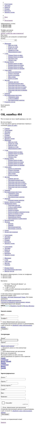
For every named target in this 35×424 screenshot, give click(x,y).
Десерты (7, 222)
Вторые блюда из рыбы (15, 67)
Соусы (6, 230)
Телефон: (4, 318)
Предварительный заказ (15, 83)
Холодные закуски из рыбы (17, 88)
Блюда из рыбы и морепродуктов (18, 212)
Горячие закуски (13, 82)
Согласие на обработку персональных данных (15, 302)
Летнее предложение (11, 232)
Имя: (3, 315)
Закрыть (3, 422)
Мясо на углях (12, 45)
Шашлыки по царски (15, 215)
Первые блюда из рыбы (15, 57)
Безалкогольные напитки (16, 200)
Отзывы (7, 9)
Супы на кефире (13, 98)
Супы (6, 53)
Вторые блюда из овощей (16, 68)
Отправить (4, 329)
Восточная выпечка (14, 227)
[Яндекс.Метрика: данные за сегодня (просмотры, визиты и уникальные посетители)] (28, 306)
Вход (6, 17)
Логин (3, 338)
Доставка (7, 5)
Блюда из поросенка (14, 72)
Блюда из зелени (13, 210)
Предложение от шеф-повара (17, 218)
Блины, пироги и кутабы (12, 202)
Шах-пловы (12, 77)
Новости (7, 7)
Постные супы (13, 58)
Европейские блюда (14, 217)
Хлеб (9, 92)
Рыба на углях (12, 48)
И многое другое (9, 102)
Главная (7, 128)
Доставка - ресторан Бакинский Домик (13, 297)
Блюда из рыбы (13, 78)
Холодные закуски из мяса (16, 85)
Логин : (4, 377)
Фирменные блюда (10, 203)
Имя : (2, 393)
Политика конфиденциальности (11, 300)
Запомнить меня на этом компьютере (14, 348)
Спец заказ (7, 70)
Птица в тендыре (13, 73)
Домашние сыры (13, 97)
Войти (3, 349)
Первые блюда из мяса (15, 55)
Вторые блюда (9, 62)
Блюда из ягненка (13, 75)
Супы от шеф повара (14, 207)
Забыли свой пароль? (7, 346)
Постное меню (9, 220)
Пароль (3, 342)
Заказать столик (9, 12)
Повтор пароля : (6, 385)
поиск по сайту (12, 125)
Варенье (10, 225)
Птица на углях (13, 47)
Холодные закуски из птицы (17, 87)
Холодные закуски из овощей (17, 90)
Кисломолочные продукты (13, 95)
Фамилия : (4, 396)
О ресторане (8, 4)
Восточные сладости (14, 228)
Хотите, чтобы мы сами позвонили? (12, 33)
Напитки (7, 198)
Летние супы (12, 60)
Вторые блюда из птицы (16, 65)
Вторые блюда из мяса (15, 63)
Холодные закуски (14, 205)
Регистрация (8, 20)
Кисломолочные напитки (16, 100)
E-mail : (3, 389)
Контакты (7, 10)
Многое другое (9, 271)
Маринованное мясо (14, 52)
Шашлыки (7, 43)
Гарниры (7, 93)
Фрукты (10, 223)
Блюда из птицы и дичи (15, 213)
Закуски (7, 80)
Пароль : (4, 381)
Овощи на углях (13, 50)
